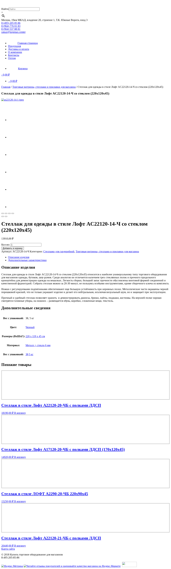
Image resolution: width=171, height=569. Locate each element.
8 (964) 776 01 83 (10, 26)
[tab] (89, 257)
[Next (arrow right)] (6, 216)
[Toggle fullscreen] (9, 213)
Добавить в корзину (13, 248)
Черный (30, 327)
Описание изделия (18, 257)
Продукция (14, 46)
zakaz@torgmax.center (13, 32)
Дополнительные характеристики (27, 260)
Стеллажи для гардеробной (58, 251)
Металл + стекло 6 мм (38, 345)
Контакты (13, 55)
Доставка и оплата (18, 49)
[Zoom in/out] (12, 213)
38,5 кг (29, 354)
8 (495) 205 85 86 (10, 23)
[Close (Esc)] (2, 213)
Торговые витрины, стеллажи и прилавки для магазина (44, 86)
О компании (15, 52)
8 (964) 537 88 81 (10, 29)
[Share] (6, 213)
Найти (5, 9)
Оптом (12, 58)
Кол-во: (5, 244)
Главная (5, 86)
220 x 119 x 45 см (35, 336)
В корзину (20, 412)
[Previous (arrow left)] (2, 216)
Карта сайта (8, 548)
